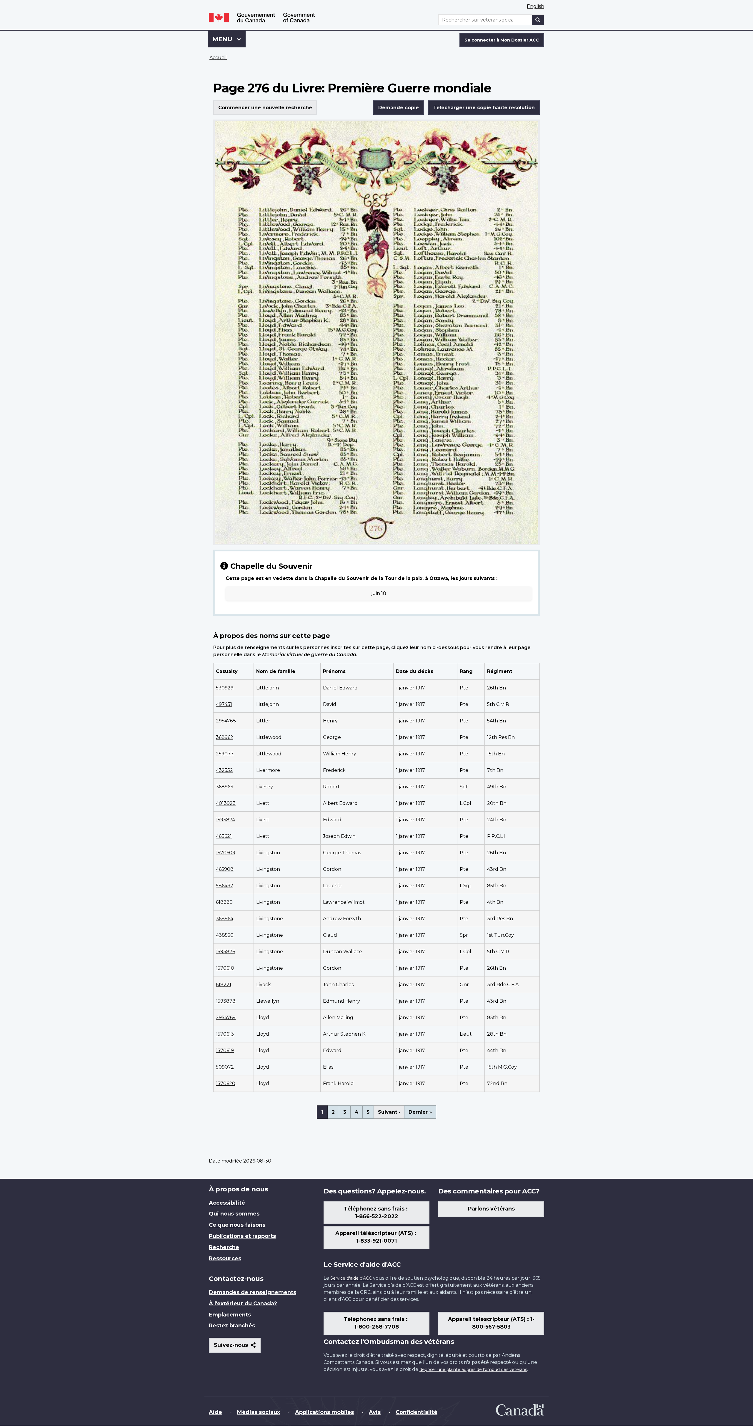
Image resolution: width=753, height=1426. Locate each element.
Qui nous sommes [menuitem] (234, 1214)
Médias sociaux (258, 1412)
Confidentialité (416, 1412)
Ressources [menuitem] (225, 1258)
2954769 (226, 1017)
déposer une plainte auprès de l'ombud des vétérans (473, 1369)
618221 (223, 984)
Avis (375, 1412)
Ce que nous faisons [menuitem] (237, 1225)
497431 (224, 704)
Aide (215, 1412)
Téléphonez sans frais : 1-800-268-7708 (376, 1323)
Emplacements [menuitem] (230, 1314)
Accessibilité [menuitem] (227, 1203)
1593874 (225, 820)
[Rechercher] (538, 19)
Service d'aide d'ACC (351, 1278)
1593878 (226, 1001)
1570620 (225, 1083)
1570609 (225, 852)
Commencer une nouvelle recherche (265, 107)
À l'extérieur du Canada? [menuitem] (243, 1303)
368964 (224, 918)
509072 (225, 1067)
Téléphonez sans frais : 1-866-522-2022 (376, 1213)
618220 (224, 902)
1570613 (225, 1034)
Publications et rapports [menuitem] (242, 1236)
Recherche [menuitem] (224, 1247)
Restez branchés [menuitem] (232, 1325)
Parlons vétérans (491, 1209)
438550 (225, 935)
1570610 (225, 968)
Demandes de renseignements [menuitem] (252, 1292)
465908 (225, 869)
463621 (224, 836)
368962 (224, 737)
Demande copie (398, 107)
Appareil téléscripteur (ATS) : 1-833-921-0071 (376, 1237)
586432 (224, 885)
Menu (229, 39)
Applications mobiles (324, 1412)
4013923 (226, 803)
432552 (224, 770)
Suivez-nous (237, 1347)
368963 (224, 787)
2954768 (226, 721)
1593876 (225, 951)
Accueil (218, 57)
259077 (225, 754)
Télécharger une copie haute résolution (484, 107)
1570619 (225, 1050)
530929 (225, 688)
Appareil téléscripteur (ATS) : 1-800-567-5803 (491, 1323)
